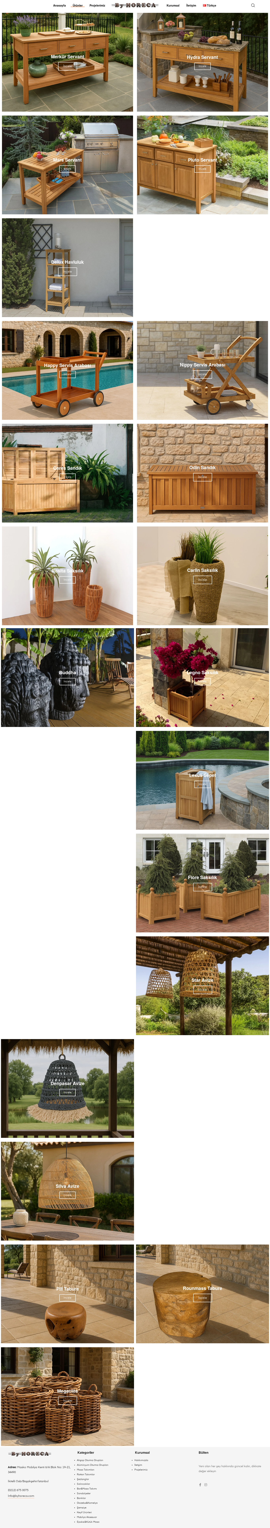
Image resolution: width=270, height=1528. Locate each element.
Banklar (81, 1498)
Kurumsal (173, 5)
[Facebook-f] (200, 1484)
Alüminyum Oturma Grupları (92, 1465)
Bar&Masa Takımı (87, 1489)
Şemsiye (81, 1508)
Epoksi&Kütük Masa (88, 1522)
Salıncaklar (83, 1484)
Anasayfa (59, 5)
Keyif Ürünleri (84, 1512)
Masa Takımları (85, 1470)
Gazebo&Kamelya (87, 1503)
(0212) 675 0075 (18, 1490)
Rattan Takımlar (86, 1474)
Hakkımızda (141, 1460)
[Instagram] (205, 1484)
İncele (67, 66)
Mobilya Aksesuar (87, 1517)
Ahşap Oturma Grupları (90, 1460)
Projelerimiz (97, 5)
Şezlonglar (83, 1479)
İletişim (191, 5)
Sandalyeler (84, 1493)
